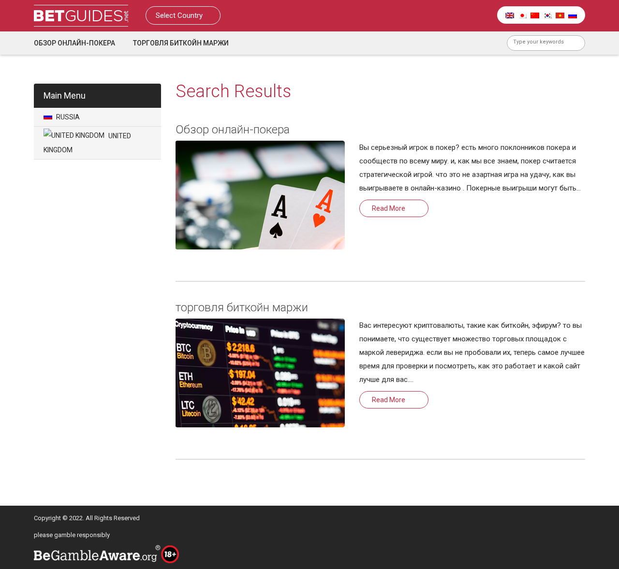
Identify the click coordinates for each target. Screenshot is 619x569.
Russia (67, 117)
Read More (388, 208)
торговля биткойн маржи (181, 43)
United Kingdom (87, 143)
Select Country (180, 15)
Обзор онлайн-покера (74, 43)
